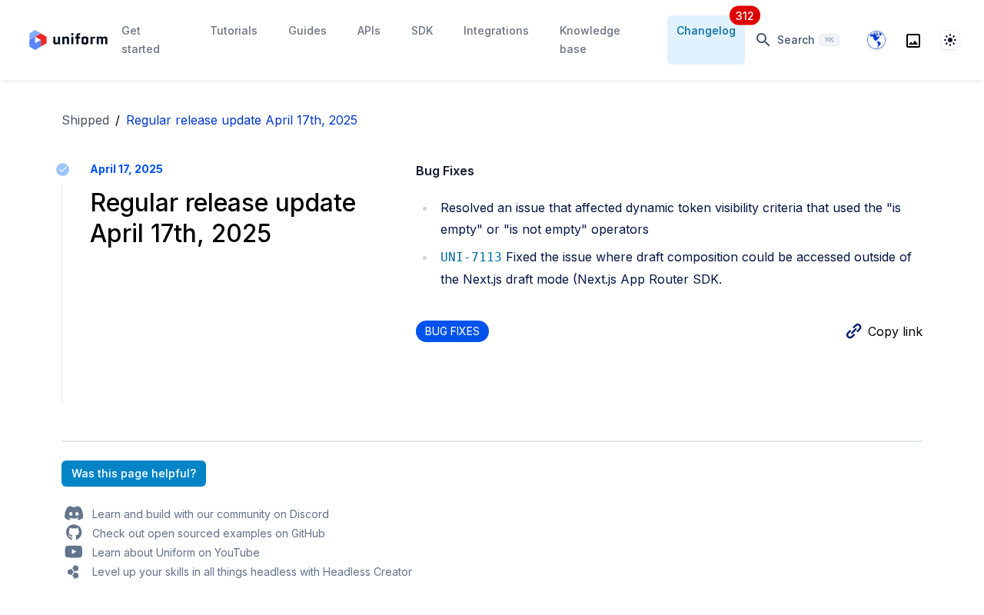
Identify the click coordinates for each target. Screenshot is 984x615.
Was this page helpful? (133, 473)
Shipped (85, 120)
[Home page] (68, 40)
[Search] (913, 40)
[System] (950, 40)
